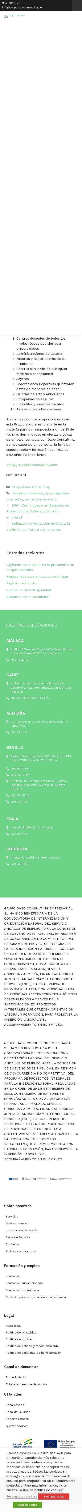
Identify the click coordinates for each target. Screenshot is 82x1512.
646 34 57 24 (41, 698)
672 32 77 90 (20, 774)
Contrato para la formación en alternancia (36, 1297)
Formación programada (22, 1290)
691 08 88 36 (19, 863)
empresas (61, 493)
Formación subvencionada (24, 1283)
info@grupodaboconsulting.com (32, 465)
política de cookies (48, 1490)
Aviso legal (13, 1325)
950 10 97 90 (19, 732)
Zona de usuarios (18, 1411)
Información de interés (22, 1230)
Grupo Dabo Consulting (31, 487)
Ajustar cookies (16, 1426)
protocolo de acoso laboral (27, 597)
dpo (48, 493)
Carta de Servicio (18, 1237)
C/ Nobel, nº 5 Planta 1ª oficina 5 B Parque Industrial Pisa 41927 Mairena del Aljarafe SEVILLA (39, 785)
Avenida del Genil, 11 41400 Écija (32, 827)
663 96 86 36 (20, 795)
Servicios (12, 1216)
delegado (19, 493)
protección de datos (41, 499)
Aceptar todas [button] (27, 1504)
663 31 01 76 (19, 801)
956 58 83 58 (20, 698)
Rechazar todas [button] (54, 1496)
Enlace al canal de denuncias (26, 1384)
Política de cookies (19, 1339)
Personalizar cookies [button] (21, 1496)
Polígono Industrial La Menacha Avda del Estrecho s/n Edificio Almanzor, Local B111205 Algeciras (41, 687)
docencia (35, 493)
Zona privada (15, 1405)
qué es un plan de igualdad (28, 590)
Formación (13, 1276)
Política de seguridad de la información (34, 1352)
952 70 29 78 (20, 659)
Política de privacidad (21, 1332)
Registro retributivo (21, 583)
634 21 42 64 (19, 833)
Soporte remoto (17, 1418)
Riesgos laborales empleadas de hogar (37, 577)
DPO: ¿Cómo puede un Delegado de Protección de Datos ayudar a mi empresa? (37, 511)
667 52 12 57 (19, 768)
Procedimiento (16, 1377)
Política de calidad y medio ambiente (32, 1346)
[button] (77, 5)
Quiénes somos (16, 1223)
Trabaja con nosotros (21, 1251)
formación (14, 499)
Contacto (12, 1244)
